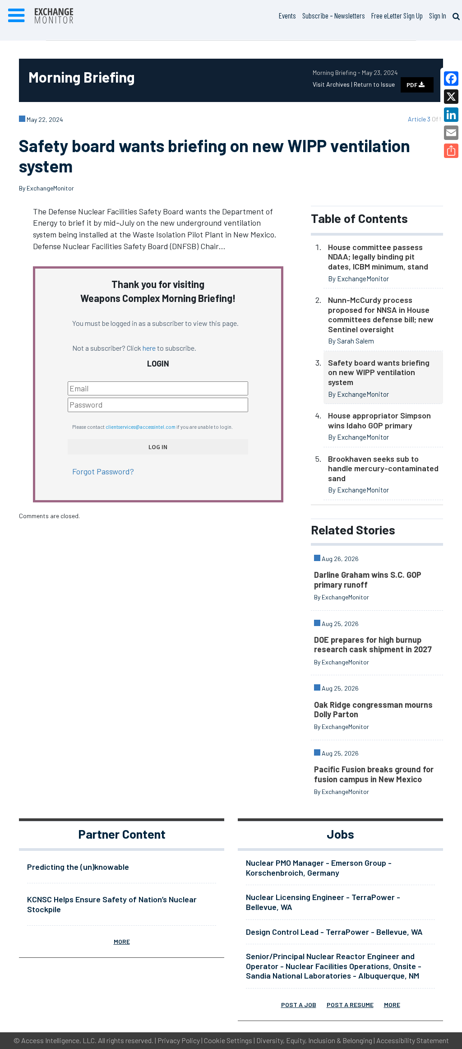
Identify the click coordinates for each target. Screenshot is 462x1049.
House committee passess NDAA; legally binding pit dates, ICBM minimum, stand (379, 256)
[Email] (451, 133)
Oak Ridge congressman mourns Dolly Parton (373, 709)
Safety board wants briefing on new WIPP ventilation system (379, 372)
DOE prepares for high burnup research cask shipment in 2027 (373, 644)
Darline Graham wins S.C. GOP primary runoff (367, 579)
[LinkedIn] (451, 115)
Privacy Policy (178, 1040)
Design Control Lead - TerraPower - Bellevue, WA (334, 932)
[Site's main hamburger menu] (16, 16)
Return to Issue (374, 84)
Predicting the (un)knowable (78, 867)
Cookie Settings (228, 1040)
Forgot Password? (103, 471)
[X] (451, 97)
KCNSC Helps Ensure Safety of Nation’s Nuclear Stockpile (112, 904)
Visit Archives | (333, 84)
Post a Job (298, 1004)
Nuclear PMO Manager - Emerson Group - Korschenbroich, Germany (319, 867)
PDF (413, 85)
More (122, 941)
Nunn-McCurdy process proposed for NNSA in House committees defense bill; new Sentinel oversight (381, 314)
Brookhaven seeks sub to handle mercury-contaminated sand (383, 468)
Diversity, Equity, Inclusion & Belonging (314, 1040)
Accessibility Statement (412, 1040)
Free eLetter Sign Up (397, 15)
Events (287, 15)
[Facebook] (451, 79)
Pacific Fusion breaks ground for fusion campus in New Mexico (374, 774)
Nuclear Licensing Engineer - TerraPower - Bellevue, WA (323, 902)
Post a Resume (350, 1004)
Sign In (437, 15)
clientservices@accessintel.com (141, 427)
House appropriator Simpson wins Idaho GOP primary (379, 420)
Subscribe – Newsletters (333, 15)
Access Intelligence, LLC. (59, 1040)
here (149, 347)
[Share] (451, 151)
